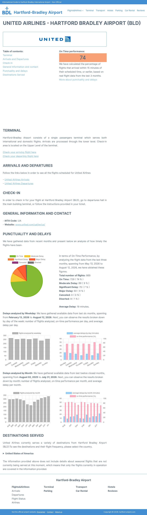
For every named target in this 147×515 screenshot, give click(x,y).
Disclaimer (41, 512)
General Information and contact (20, 66)
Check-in (7, 62)
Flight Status (18, 498)
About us (58, 512)
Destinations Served (14, 74)
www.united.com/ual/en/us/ (30, 224)
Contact (50, 512)
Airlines (16, 502)
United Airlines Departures (19, 183)
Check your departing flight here (20, 156)
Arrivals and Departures (16, 59)
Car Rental (130, 10)
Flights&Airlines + (75, 10)
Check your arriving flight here (19, 152)
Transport (100, 10)
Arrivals (16, 490)
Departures (18, 494)
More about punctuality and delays (78, 79)
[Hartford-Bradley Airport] (6, 10)
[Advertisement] (55, 104)
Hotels (110, 10)
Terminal (90, 10)
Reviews (141, 10)
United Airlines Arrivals (17, 179)
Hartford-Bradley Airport (38, 12)
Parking (119, 10)
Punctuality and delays (15, 70)
